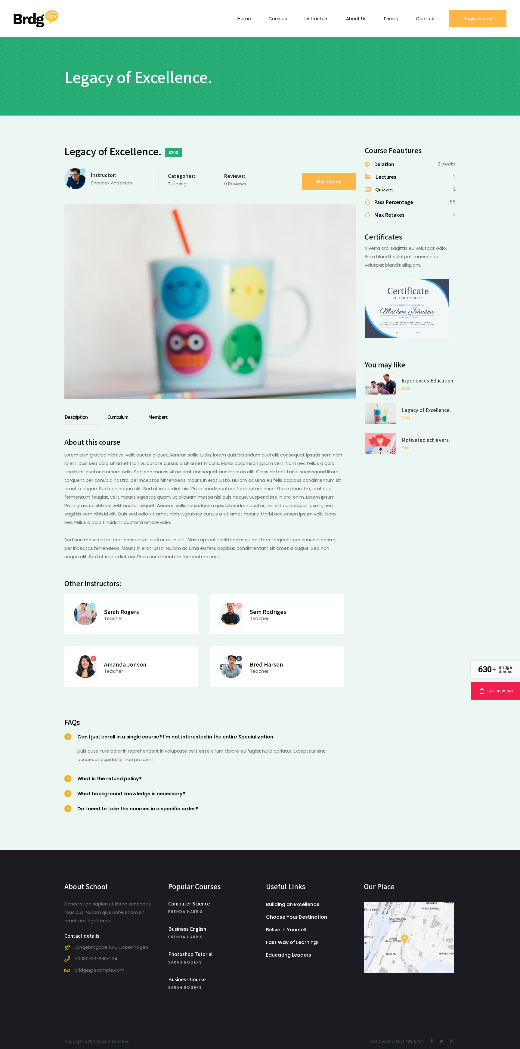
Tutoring (177, 184)
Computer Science (189, 903)
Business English (187, 928)
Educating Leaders (288, 955)
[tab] (81, 416)
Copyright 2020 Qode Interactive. (96, 1041)
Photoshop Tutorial (190, 954)
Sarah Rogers (121, 611)
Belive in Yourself (286, 929)
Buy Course (328, 181)
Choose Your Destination (296, 917)
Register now (477, 19)
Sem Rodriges (268, 611)
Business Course (187, 979)
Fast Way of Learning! (292, 942)
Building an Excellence (292, 904)
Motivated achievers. (425, 439)
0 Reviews (235, 184)
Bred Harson (266, 664)
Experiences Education (427, 380)
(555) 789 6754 (409, 1041)
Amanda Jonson (125, 664)
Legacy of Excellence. (426, 409)
